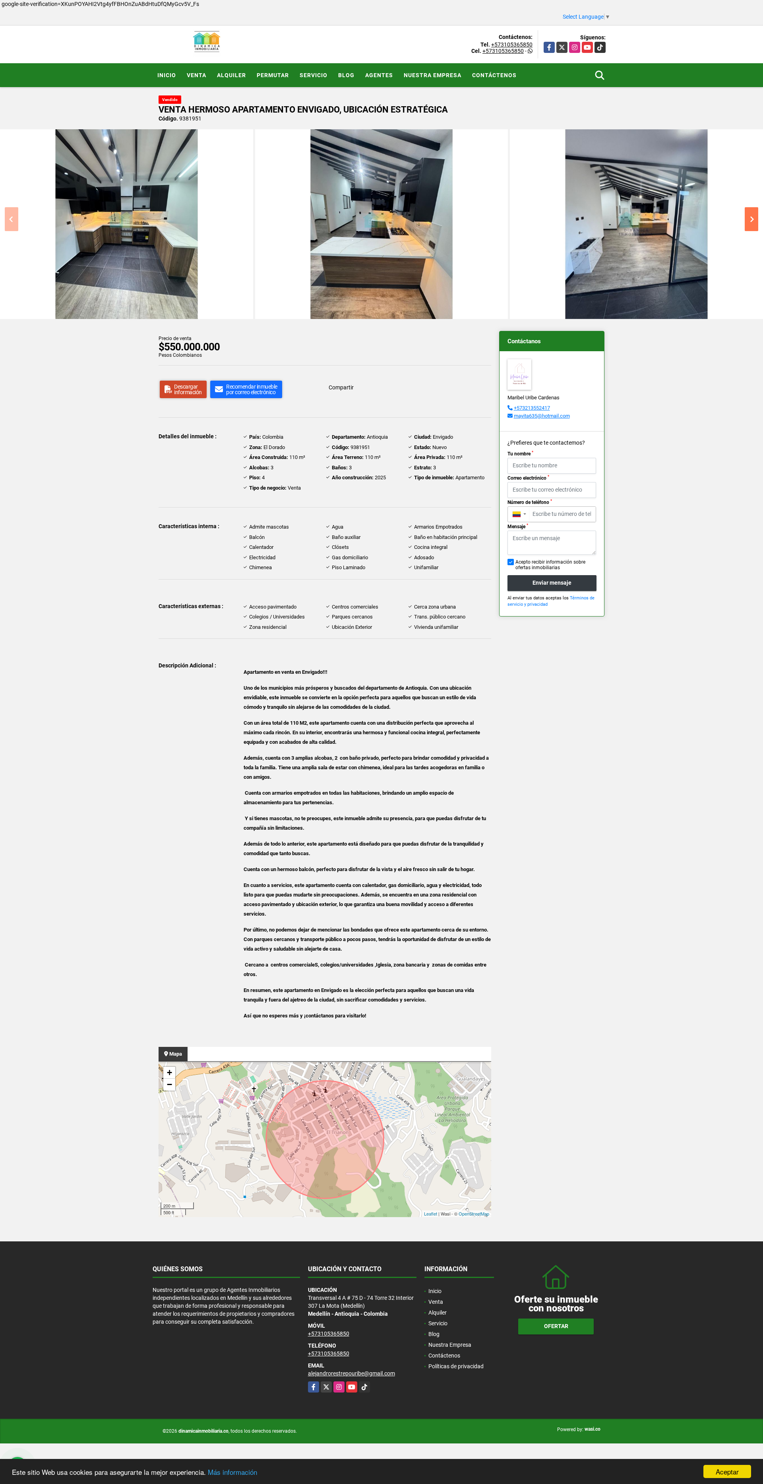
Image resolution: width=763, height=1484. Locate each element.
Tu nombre (520, 453)
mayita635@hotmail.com (542, 416)
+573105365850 (512, 44)
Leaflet (430, 1213)
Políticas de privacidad (456, 1366)
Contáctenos (494, 75)
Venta (196, 75)
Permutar (273, 75)
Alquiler (231, 75)
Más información (232, 1472)
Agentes (379, 75)
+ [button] (169, 1073)
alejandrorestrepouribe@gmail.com (351, 1373)
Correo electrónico (528, 478)
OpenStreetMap (474, 1213)
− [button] (169, 1084)
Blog (346, 75)
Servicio (313, 75)
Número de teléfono (529, 502)
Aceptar (727, 1471)
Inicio (166, 75)
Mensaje (517, 526)
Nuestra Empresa (432, 75)
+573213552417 (532, 408)
